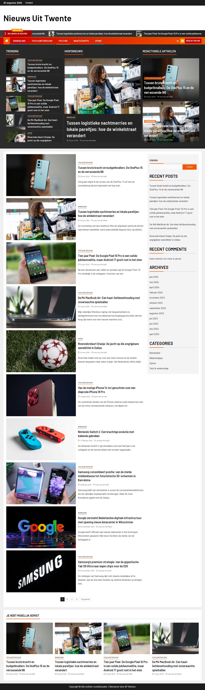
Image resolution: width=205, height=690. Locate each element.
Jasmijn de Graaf (102, 441)
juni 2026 (153, 277)
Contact (29, 3)
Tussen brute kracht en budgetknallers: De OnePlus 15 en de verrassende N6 (42, 67)
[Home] (6, 41)
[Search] (177, 41)
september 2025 (157, 308)
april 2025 (154, 334)
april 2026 (154, 287)
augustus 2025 (156, 313)
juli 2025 (153, 318)
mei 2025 (154, 329)
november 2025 (157, 297)
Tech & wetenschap (42, 41)
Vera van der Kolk (166, 97)
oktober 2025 (156, 303)
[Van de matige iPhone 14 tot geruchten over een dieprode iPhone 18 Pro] (41, 395)
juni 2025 (153, 323)
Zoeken (153, 160)
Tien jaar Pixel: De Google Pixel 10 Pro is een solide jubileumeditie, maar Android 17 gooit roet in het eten (150, 34)
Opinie (98, 41)
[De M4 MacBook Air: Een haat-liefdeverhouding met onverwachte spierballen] (16, 122)
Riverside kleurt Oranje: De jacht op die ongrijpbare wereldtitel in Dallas (41, 140)
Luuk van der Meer (89, 141)
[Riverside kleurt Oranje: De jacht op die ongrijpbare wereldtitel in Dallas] (16, 139)
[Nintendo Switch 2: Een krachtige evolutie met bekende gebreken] (41, 439)
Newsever (114, 686)
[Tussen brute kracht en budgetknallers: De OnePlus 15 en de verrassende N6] (16, 66)
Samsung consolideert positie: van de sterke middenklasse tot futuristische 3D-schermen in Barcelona (107, 476)
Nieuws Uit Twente (37, 18)
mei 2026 (154, 282)
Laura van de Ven (100, 397)
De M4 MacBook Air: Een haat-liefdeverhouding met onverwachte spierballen (42, 123)
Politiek (63, 41)
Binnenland (19, 41)
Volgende (85, 599)
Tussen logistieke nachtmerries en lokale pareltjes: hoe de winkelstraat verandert (52, 34)
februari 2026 (156, 292)
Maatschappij (81, 41)
